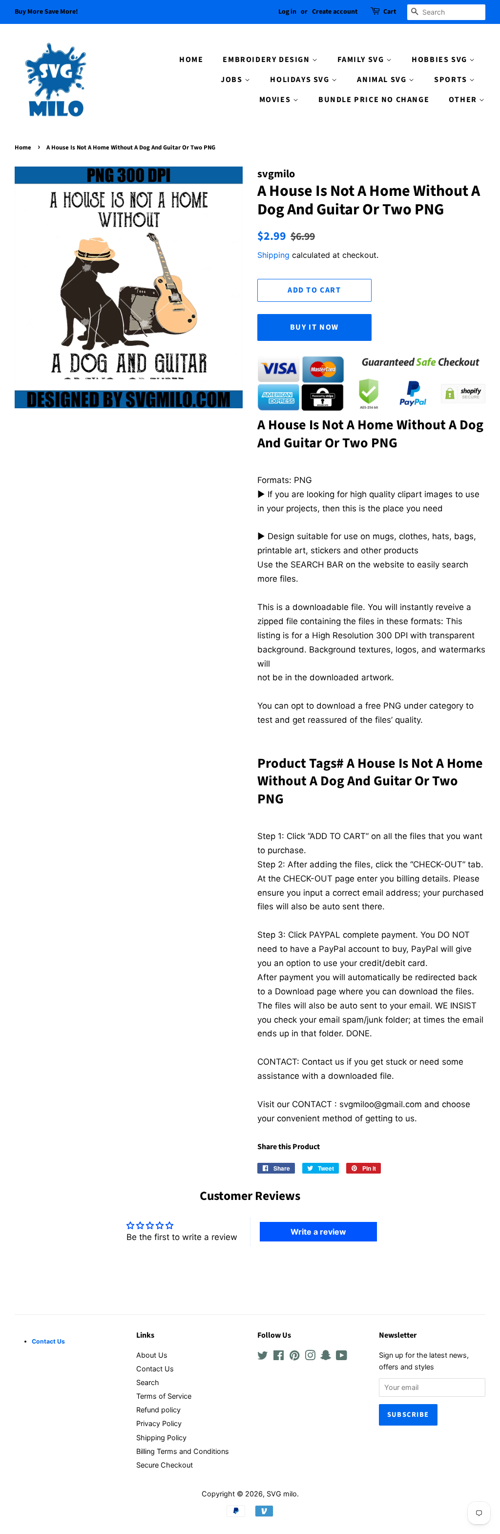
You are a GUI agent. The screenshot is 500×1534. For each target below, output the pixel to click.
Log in (287, 12)
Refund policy (158, 1410)
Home (23, 147)
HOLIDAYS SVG (301, 79)
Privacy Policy (159, 1423)
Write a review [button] (318, 1232)
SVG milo (282, 1494)
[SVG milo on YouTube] (341, 1357)
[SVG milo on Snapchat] (325, 1357)
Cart (389, 12)
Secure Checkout (164, 1465)
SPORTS (451, 79)
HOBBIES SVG (440, 59)
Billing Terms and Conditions (182, 1451)
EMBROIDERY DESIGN (267, 59)
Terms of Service (163, 1396)
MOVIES (276, 99)
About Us (151, 1355)
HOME (191, 59)
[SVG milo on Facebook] (278, 1357)
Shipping (273, 255)
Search (147, 1382)
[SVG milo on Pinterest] (294, 1357)
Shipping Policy (161, 1437)
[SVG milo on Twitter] (262, 1357)
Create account (334, 12)
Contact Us (155, 1369)
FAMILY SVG (361, 59)
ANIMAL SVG (383, 79)
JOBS (233, 79)
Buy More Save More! (46, 12)
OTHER (464, 99)
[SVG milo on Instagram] (310, 1357)
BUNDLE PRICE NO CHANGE (373, 99)
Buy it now (314, 327)
